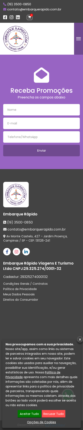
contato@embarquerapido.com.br (34, 9)
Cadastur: (25, 277)
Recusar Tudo (53, 414)
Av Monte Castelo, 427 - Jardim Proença (36, 236)
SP (23, 240)
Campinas (11, 240)
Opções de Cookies (41, 422)
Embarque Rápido (20, 214)
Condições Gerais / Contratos (25, 284)
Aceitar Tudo (29, 414)
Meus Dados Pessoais (19, 294)
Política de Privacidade (20, 289)
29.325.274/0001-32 (42, 268)
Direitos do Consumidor (20, 300)
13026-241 (43, 240)
